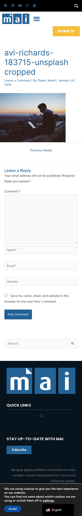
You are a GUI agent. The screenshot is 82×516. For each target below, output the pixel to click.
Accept (13, 509)
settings (48, 501)
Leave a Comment (17, 80)
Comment (12, 191)
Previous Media (41, 150)
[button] (76, 5)
